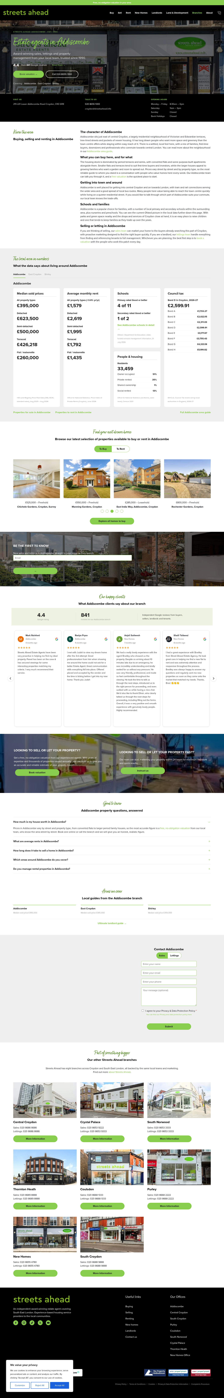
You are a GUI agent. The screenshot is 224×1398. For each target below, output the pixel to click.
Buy (112, 12)
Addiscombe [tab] (19, 274)
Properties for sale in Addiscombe (31, 412)
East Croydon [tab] (34, 274)
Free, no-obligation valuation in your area (112, 2)
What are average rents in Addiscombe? (36, 841)
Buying (129, 1306)
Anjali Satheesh (132, 635)
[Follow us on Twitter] (40, 1322)
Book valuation (37, 772)
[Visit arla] (178, 1372)
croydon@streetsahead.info (98, 108)
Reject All (39, 1385)
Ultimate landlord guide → (112, 923)
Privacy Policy (120, 1384)
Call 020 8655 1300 (62, 74)
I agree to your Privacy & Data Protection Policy (171, 1010)
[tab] (102, 511)
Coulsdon (175, 1330)
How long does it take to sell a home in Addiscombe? (43, 850)
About (209, 12)
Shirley (55, 83)
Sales (162, 955)
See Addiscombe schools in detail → (135, 326)
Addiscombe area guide (99, 151)
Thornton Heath (178, 1349)
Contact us (131, 1336)
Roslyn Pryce (81, 635)
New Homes (141, 12)
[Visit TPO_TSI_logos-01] (155, 1372)
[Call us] (219, 12)
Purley (173, 1324)
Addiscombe (30, 83)
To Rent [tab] (121, 449)
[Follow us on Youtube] (48, 1322)
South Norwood (178, 1336)
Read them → (58, 65)
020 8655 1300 (92, 104)
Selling (129, 1312)
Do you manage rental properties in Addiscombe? (41, 869)
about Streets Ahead (119, 1072)
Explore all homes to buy (112, 521)
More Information (35, 1138)
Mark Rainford (33, 635)
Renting (129, 1318)
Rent (128, 12)
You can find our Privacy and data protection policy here (169, 1014)
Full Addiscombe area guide (195, 412)
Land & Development (177, 12)
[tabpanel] (112, 491)
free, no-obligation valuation (175, 828)
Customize (20, 1385)
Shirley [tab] (47, 274)
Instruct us (143, 770)
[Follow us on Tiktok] (32, 1322)
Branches (197, 12)
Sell (120, 12)
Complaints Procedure (200, 1384)
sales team (120, 230)
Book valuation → (28, 74)
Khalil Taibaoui (181, 635)
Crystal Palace (177, 1343)
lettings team (183, 234)
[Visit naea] (201, 1372)
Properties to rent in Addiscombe (73, 412)
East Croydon (44, 83)
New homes (131, 1324)
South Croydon (178, 1318)
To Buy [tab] (103, 449)
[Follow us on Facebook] (15, 1322)
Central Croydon (179, 1312)
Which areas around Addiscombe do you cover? (40, 859)
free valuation (119, 176)
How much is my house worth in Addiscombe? (39, 822)
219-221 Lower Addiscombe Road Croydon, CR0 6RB (38, 104)
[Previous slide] (10, 678)
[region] (39, 1376)
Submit (169, 1026)
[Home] (26, 12)
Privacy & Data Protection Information (173, 1384)
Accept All (59, 1385)
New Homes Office (180, 1355)
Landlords (157, 12)
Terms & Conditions (137, 1384)
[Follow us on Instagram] (23, 1322)
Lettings (174, 955)
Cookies (151, 1384)
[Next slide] (213, 678)
